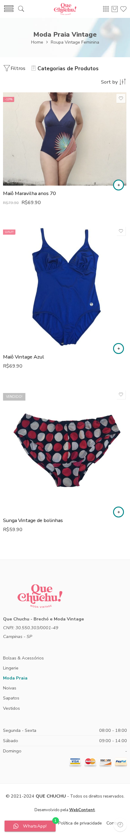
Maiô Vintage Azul (23, 356)
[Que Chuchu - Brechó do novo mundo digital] (65, 9)
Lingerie (10, 668)
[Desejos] (120, 98)
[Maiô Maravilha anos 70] (65, 139)
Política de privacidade (80, 823)
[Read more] (118, 512)
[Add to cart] (118, 185)
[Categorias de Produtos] (105, 8)
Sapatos (11, 698)
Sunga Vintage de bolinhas (33, 520)
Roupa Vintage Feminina (75, 42)
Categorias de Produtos (68, 68)
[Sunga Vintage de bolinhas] (65, 450)
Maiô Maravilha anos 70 (29, 193)
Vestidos (11, 708)
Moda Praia (15, 678)
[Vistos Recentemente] (120, 824)
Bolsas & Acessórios (23, 658)
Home (37, 42)
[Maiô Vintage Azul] (65, 287)
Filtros (18, 68)
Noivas (9, 688)
